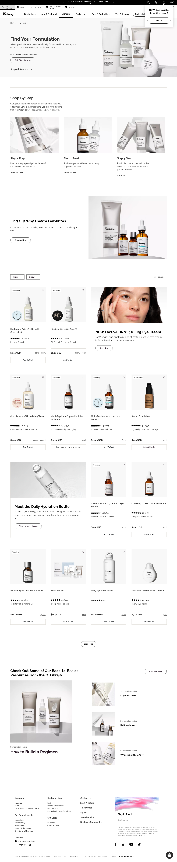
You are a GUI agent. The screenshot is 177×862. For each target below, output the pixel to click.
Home (13, 23)
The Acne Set (57, 590)
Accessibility (19, 820)
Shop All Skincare (19, 69)
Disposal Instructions (55, 806)
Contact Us (141, 835)
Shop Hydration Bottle (28, 526)
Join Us (17, 806)
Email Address (123, 820)
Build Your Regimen (23, 60)
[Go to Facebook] (116, 844)
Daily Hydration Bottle (102, 590)
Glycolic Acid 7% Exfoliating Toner (27, 416)
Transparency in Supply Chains (27, 808)
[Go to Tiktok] (139, 844)
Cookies (113, 856)
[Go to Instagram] (123, 844)
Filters (15, 277)
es (28, 845)
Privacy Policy (148, 833)
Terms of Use (122, 835)
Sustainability (20, 823)
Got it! (159, 20)
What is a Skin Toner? (132, 755)
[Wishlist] (43, 289)
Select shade (149, 447)
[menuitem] (7, 7)
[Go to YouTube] (131, 844)
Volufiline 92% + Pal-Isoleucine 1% (27, 590)
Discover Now (20, 240)
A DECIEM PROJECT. (126, 856)
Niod (22, 7)
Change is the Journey (23, 828)
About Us (18, 803)
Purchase (51, 823)
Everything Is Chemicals (24, 831)
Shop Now (104, 348)
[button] (48, 14)
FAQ (49, 803)
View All (14, 172)
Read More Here (155, 671)
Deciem (71, 7)
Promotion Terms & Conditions (59, 811)
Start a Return (87, 803)
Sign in (83, 812)
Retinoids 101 (127, 725)
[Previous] (64, 2)
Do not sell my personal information (95, 856)
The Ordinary (9, 7)
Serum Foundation (141, 416)
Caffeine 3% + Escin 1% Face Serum (149, 503)
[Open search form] (148, 2)
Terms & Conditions (59, 856)
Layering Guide (128, 695)
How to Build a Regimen (34, 751)
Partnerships (19, 825)
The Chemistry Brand (55, 7)
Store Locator (87, 817)
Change (33, 841)
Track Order (86, 808)
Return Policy (52, 808)
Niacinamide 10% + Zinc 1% (64, 329)
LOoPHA (38, 7)
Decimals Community (91, 822)
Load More (88, 644)
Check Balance (53, 825)
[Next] (113, 2)
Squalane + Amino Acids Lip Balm (148, 590)
